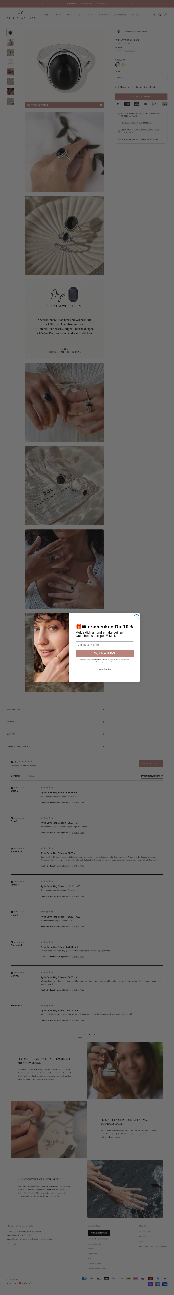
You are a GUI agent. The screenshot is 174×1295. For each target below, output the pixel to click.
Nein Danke (105, 669)
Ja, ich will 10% (104, 653)
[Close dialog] (136, 616)
